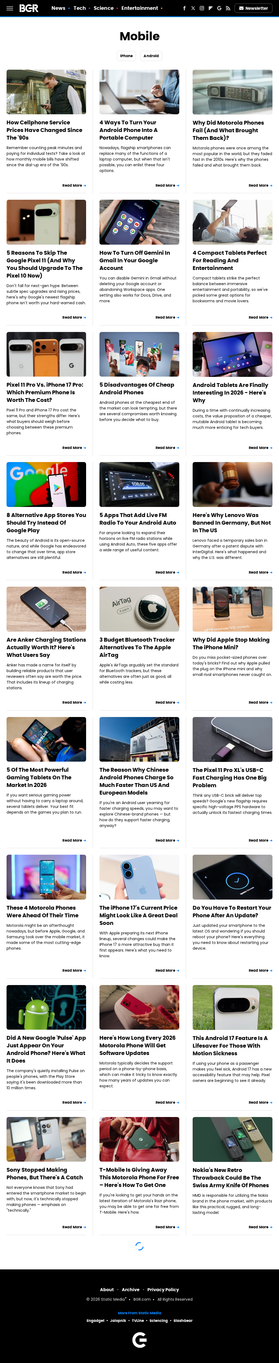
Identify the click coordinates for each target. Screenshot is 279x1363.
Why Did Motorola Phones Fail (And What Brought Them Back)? (228, 130)
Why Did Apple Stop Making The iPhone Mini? (231, 643)
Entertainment (140, 8)
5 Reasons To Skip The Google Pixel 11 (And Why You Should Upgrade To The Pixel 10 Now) (45, 264)
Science (104, 8)
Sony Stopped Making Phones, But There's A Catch (45, 1173)
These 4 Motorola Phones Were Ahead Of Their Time (42, 911)
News (58, 8)
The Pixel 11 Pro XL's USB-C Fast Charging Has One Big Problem (230, 778)
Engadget (95, 1320)
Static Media (113, 1300)
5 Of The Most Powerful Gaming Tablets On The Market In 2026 (39, 777)
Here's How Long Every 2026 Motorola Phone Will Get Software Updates (137, 1045)
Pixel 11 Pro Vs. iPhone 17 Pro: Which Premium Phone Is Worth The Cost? (45, 392)
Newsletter (256, 8)
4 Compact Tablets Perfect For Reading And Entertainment (230, 260)
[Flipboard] (210, 8)
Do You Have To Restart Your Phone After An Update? (232, 911)
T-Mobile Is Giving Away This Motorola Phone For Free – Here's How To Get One (139, 1177)
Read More (72, 185)
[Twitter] (193, 8)
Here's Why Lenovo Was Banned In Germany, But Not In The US (232, 523)
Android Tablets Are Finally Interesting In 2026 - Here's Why (230, 392)
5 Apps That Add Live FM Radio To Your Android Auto (137, 519)
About (107, 1290)
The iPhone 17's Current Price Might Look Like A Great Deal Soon (138, 915)
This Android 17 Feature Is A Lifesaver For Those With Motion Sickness (230, 1046)
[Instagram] (202, 8)
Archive (131, 1290)
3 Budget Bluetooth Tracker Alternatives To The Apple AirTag (137, 647)
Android (151, 56)
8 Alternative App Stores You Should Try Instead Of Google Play (46, 523)
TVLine (138, 1320)
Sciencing (159, 1320)
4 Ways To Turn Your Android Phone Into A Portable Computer (128, 130)
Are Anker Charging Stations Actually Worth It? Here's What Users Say (46, 647)
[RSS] (228, 8)
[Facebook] (184, 8)
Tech (80, 8)
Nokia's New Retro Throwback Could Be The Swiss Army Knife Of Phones (231, 1178)
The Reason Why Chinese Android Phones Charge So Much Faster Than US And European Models (136, 781)
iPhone (126, 56)
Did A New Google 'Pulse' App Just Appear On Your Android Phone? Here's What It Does (46, 1049)
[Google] (219, 8)
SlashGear (183, 1320)
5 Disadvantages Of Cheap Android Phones (136, 388)
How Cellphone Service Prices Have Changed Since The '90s (44, 130)
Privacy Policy (163, 1290)
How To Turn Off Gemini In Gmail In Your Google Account (134, 260)
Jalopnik (118, 1320)
